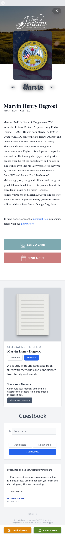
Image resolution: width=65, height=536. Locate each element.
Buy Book (31, 357)
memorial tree (40, 219)
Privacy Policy (24, 522)
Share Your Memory (20, 400)
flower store (27, 223)
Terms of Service (41, 522)
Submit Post (32, 451)
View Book (15, 357)
